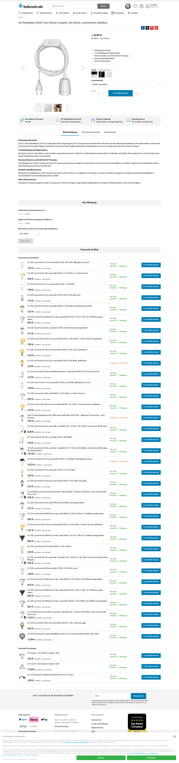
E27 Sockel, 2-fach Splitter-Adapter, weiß (43, 653)
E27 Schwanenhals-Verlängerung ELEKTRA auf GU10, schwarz (50, 675)
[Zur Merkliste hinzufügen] (137, 93)
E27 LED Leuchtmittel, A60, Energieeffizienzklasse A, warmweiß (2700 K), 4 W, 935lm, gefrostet (63, 372)
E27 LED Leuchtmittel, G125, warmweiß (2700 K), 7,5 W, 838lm (51, 284)
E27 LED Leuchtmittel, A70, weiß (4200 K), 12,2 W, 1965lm (49, 546)
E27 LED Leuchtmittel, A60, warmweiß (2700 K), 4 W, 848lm (49, 437)
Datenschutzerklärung (99, 704)
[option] (94, 74)
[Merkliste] (135, 6)
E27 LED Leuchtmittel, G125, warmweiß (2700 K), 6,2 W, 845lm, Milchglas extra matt (59, 383)
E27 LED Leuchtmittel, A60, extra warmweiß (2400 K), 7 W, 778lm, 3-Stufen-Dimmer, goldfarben (64, 404)
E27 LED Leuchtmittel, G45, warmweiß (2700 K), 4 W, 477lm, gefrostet (53, 295)
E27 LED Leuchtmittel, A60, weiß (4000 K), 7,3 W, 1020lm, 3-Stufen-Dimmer (56, 393)
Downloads (110, 132)
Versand (106, 38)
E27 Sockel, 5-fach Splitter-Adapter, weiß (43, 664)
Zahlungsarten (24, 715)
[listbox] (126, 75)
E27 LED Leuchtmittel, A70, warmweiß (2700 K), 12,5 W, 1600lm (51, 470)
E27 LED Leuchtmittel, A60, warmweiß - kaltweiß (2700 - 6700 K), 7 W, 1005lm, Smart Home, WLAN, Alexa (67, 426)
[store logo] (30, 5)
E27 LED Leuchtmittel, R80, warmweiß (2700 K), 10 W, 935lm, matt (52, 568)
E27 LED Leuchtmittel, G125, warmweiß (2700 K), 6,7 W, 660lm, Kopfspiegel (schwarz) (59, 459)
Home (20, 17)
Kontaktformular (61, 727)
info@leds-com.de (114, 702)
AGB (93, 732)
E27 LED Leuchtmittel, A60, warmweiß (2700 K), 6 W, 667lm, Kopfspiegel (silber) (57, 328)
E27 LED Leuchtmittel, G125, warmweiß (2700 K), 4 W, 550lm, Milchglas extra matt (58, 262)
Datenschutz (96, 720)
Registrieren (154, 7)
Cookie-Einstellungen (99, 724)
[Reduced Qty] (93, 94)
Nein (28, 214)
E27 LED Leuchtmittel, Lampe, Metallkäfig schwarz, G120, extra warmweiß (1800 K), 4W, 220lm (63, 634)
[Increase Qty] (103, 94)
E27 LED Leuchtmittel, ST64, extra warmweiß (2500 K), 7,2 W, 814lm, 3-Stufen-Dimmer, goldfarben (65, 525)
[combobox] (73, 6)
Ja (21, 214)
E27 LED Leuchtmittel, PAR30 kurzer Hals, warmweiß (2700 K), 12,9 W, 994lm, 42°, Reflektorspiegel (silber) (67, 601)
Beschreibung (70, 132)
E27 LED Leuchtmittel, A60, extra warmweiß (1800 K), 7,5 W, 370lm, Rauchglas (56, 623)
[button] (23, 68)
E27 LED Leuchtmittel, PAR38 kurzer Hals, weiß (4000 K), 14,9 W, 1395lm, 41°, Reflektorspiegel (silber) (65, 514)
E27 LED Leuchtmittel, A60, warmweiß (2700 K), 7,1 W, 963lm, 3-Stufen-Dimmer (57, 273)
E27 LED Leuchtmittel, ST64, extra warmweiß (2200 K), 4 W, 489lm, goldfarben (57, 361)
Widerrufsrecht (97, 728)
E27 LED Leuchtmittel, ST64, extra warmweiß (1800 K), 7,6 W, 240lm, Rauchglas (57, 481)
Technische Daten (90, 132)
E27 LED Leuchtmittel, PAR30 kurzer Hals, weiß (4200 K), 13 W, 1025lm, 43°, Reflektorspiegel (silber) (65, 579)
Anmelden (153, 5)
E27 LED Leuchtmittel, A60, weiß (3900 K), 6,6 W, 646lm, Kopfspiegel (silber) (56, 503)
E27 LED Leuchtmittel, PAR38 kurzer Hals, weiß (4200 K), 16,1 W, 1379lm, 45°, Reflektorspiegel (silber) (65, 536)
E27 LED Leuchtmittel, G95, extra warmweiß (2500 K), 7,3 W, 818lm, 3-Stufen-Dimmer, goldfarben (64, 339)
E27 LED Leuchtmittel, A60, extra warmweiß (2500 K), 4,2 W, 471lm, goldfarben (57, 350)
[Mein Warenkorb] (141, 6)
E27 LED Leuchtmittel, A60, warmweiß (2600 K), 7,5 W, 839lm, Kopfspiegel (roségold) (59, 306)
